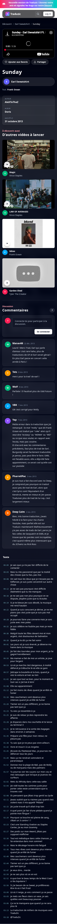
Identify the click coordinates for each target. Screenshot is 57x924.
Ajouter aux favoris (18, 62)
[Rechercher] (38, 14)
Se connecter (43, 331)
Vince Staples (15, 175)
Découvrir (7, 24)
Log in (48, 13)
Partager (41, 62)
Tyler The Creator (17, 294)
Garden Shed (15, 290)
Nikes (12, 251)
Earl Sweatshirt (22, 24)
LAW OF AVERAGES (18, 211)
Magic (12, 172)
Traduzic (15, 14)
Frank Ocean (13, 89)
